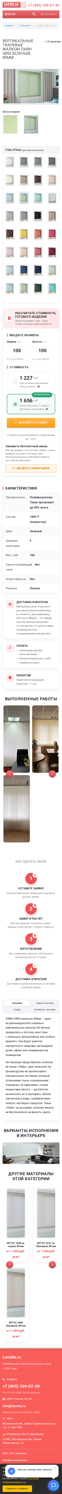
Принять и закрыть (17, 1488)
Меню (11, 14)
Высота (40, 341)
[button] (9, 774)
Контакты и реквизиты (15, 1460)
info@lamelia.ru (14, 1406)
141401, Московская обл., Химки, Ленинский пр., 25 (22, 1441)
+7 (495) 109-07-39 (43, 5)
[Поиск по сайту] (34, 14)
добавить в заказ (32, 422)
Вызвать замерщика (33, 468)
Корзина (50, 14)
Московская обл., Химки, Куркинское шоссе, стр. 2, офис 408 (29, 1425)
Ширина (14, 341)
